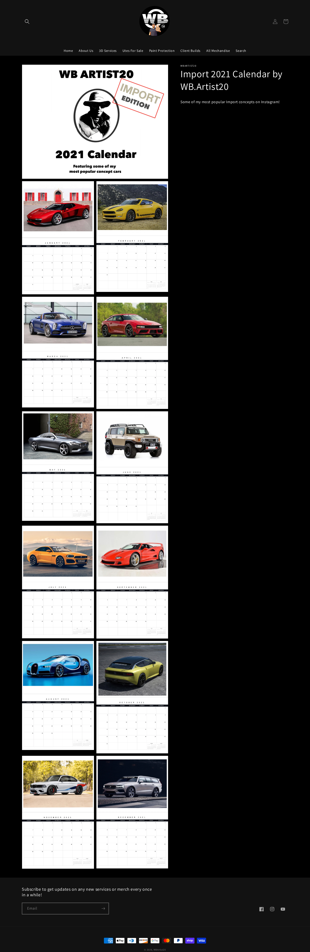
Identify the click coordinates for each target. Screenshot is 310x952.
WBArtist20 (160, 949)
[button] (27, 21)
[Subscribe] (103, 908)
